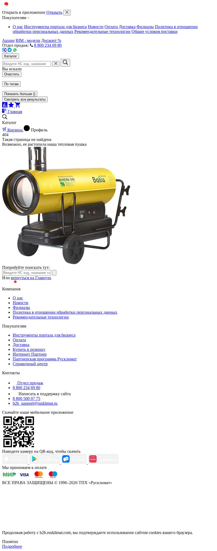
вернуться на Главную (31, 278)
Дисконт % (51, 40)
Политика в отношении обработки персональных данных (65, 312)
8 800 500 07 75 (26, 398)
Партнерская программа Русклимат (45, 359)
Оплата (111, 26)
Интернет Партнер (30, 354)
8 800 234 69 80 (48, 45)
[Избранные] (11, 106)
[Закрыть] (67, 12)
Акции (8, 40)
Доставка (127, 26)
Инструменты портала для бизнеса (55, 26)
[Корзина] (17, 106)
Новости (95, 26)
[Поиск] (65, 63)
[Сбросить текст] (56, 64)
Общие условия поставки (155, 31)
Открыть (54, 12)
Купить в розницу (29, 349)
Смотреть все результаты (25, 99)
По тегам (11, 84)
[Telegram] (10, 51)
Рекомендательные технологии (102, 31)
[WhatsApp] (15, 51)
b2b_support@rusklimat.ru (35, 403)
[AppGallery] (103, 462)
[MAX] (4, 51)
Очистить (11, 74)
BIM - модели (28, 40)
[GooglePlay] (45, 462)
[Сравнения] (5, 106)
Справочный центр (30, 363)
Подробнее (12, 546)
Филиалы (145, 26)
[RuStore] (74, 462)
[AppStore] (15, 462)
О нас (18, 26)
